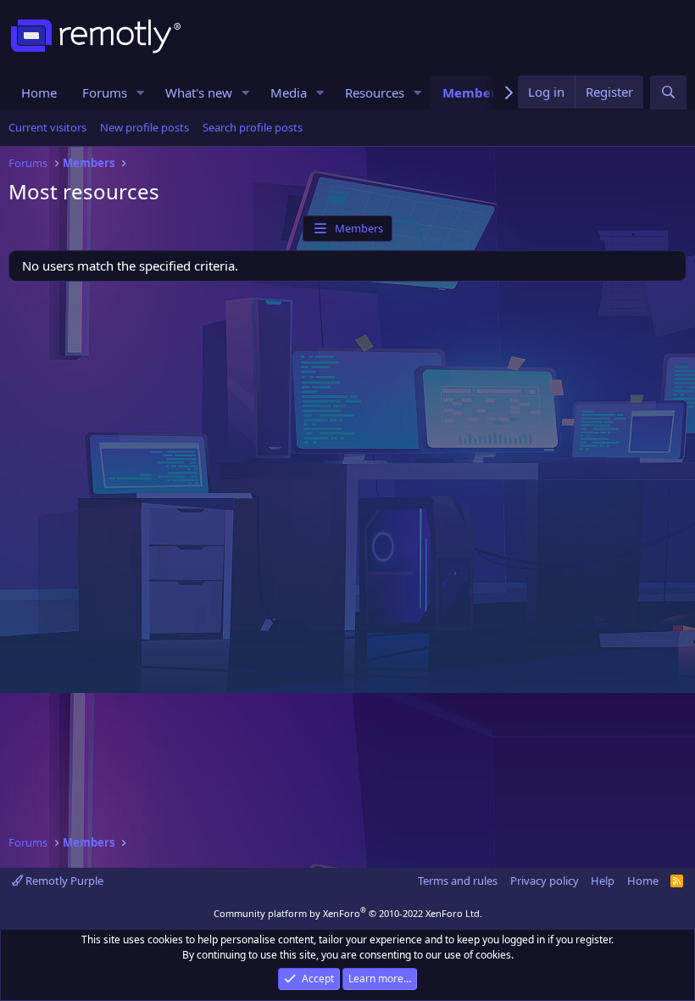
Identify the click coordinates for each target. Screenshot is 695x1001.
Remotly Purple (63, 880)
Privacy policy (544, 880)
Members (472, 92)
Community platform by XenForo (348, 913)
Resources (374, 92)
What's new (198, 92)
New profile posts (144, 127)
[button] (141, 92)
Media (288, 92)
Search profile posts (253, 127)
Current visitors (47, 127)
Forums (104, 92)
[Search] (668, 92)
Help (602, 880)
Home (39, 92)
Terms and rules (458, 880)
